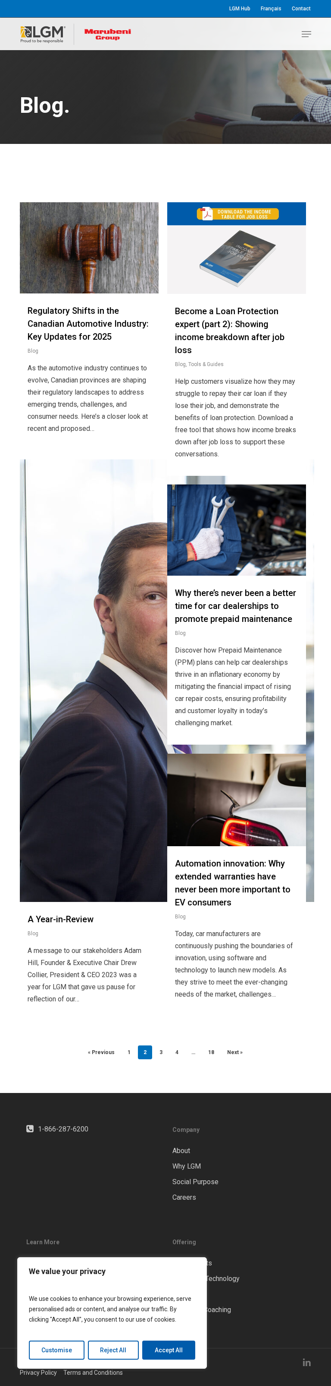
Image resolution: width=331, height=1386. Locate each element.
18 (211, 1052)
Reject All (113, 1350)
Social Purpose (195, 1182)
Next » (235, 1052)
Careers (184, 1197)
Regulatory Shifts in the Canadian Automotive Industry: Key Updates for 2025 (88, 324)
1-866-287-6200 (63, 1129)
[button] (306, 34)
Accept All (169, 1350)
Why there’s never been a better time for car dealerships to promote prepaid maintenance (235, 606)
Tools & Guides (206, 364)
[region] (112, 1313)
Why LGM (186, 1166)
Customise (56, 1350)
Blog (33, 351)
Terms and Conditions (93, 1372)
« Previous (101, 1052)
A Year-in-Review (61, 919)
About (181, 1151)
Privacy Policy (38, 1372)
